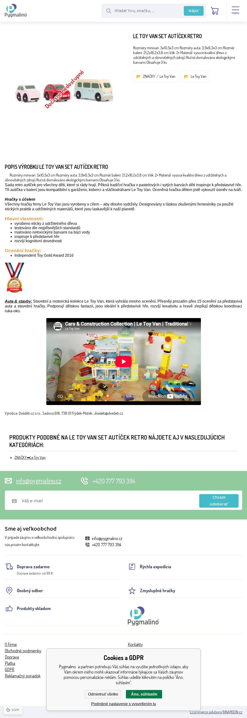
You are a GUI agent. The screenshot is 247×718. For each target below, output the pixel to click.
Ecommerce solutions (206, 712)
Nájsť (194, 10)
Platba (10, 663)
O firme (11, 644)
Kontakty (135, 644)
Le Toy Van (167, 76)
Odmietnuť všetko (103, 694)
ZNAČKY (149, 76)
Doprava (12, 657)
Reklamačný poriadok (23, 675)
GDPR (9, 669)
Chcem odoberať (219, 501)
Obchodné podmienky (23, 650)
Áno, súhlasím (144, 694)
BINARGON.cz (232, 712)
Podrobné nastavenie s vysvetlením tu (123, 704)
